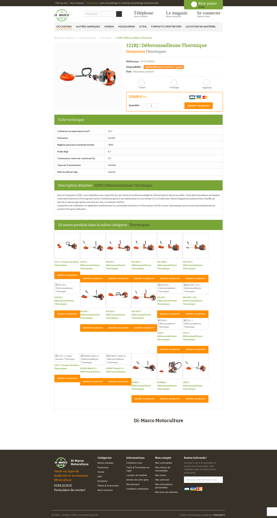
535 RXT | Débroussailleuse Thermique (141, 314)
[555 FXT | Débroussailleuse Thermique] (195, 246)
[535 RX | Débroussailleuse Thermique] (170, 288)
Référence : (133, 61)
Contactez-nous (134, 462)
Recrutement (132, 484)
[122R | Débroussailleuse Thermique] (195, 366)
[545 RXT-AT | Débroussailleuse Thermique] (195, 288)
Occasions (64, 26)
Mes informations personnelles (164, 486)
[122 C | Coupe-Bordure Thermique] (67, 246)
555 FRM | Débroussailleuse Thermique (167, 265)
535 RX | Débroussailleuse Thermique (167, 300)
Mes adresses (162, 479)
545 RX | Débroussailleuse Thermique (115, 265)
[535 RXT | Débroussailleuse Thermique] (144, 295)
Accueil (58, 37)
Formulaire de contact (69, 490)
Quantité (134, 105)
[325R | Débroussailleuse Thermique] (170, 324)
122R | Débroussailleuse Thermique (192, 385)
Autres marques (88, 26)
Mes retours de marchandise (162, 469)
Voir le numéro (141, 16)
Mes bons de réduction (166, 492)
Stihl (143, 26)
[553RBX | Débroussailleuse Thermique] (170, 366)
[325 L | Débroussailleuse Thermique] (195, 324)
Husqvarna (126, 26)
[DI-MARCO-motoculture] (64, 15)
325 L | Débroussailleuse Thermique (192, 336)
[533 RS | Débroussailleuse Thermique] (67, 288)
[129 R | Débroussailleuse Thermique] (93, 246)
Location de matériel (201, 26)
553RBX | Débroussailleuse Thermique (167, 385)
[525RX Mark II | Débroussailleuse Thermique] (93, 359)
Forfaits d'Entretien (166, 26)
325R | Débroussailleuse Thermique (167, 336)
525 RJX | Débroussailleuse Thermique (115, 314)
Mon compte (163, 457)
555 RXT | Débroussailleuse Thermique (141, 265)
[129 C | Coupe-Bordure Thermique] (67, 357)
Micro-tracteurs (105, 490)
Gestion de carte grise (137, 479)
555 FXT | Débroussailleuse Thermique (192, 265)
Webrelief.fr (219, 515)
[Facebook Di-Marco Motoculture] (56, 498)
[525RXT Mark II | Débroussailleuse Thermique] (118, 359)
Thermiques (139, 225)
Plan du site (61, 3)
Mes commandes (163, 462)
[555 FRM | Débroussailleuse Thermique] (170, 246)
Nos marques (77, 3)
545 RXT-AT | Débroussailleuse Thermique (192, 300)
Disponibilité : (134, 67)
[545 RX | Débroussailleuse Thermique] (118, 246)
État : (129, 71)
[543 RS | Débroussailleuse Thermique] (93, 295)
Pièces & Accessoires (108, 485)
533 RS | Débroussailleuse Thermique (64, 300)
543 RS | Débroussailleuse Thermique (90, 314)
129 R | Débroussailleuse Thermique (90, 265)
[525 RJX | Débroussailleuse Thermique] (118, 295)
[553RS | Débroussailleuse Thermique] (144, 366)
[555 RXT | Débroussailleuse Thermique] (144, 246)
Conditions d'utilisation (137, 488)
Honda (109, 26)
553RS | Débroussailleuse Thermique (141, 385)
